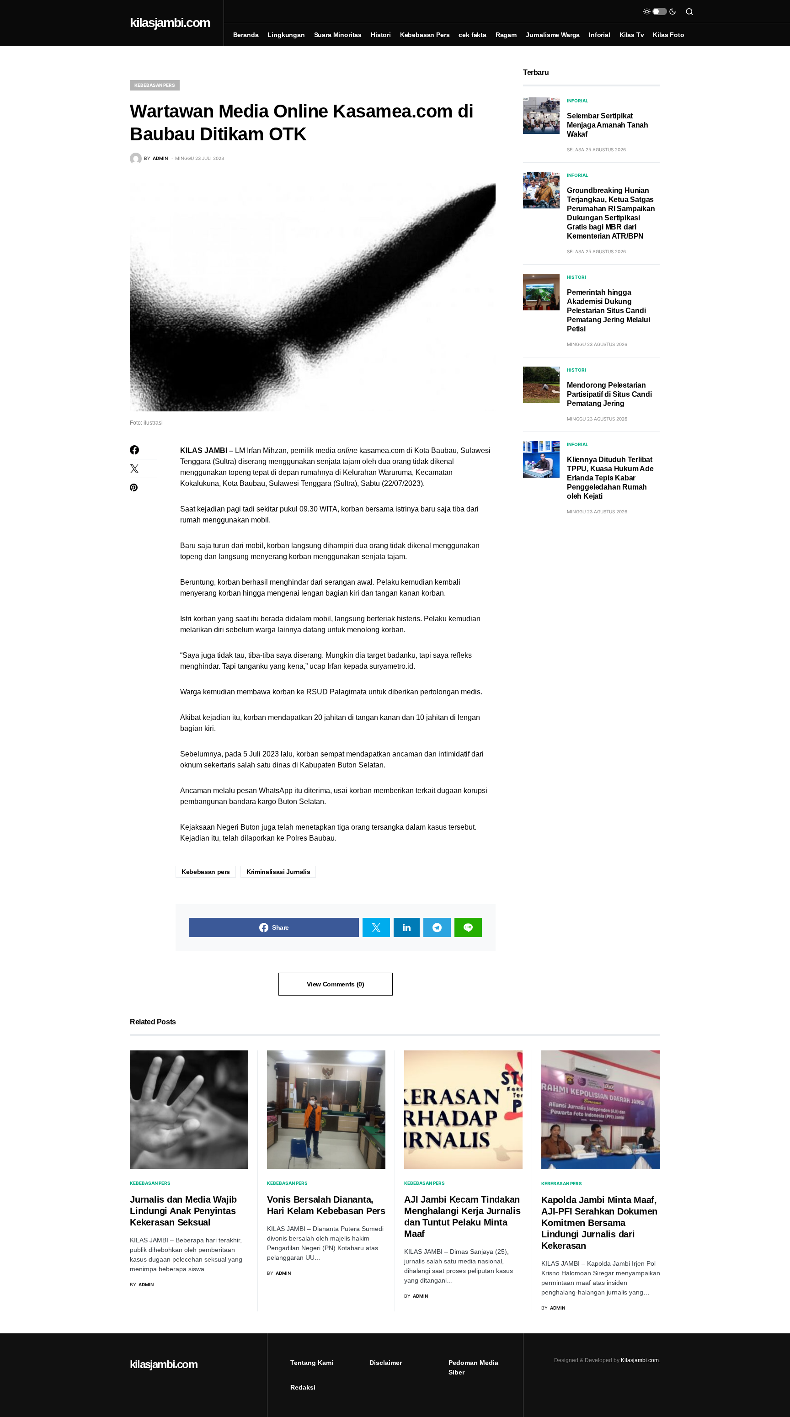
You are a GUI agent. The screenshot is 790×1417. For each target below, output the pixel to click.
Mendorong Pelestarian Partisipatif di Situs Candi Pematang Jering (609, 394)
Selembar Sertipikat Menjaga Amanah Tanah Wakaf (607, 125)
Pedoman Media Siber (473, 1367)
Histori (576, 277)
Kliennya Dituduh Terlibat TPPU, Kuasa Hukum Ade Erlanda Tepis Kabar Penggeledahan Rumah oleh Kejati (610, 478)
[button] (659, 11)
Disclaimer (385, 1362)
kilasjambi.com (170, 23)
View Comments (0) (335, 984)
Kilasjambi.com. (640, 1360)
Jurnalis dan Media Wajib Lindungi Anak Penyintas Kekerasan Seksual (183, 1210)
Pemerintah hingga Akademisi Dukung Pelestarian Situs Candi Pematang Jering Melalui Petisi (608, 310)
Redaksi (302, 1387)
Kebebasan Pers (154, 85)
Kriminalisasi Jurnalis (278, 871)
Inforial (577, 100)
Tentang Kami (311, 1362)
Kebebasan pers (205, 871)
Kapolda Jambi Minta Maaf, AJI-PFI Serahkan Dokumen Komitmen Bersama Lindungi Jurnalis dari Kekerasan (599, 1223)
